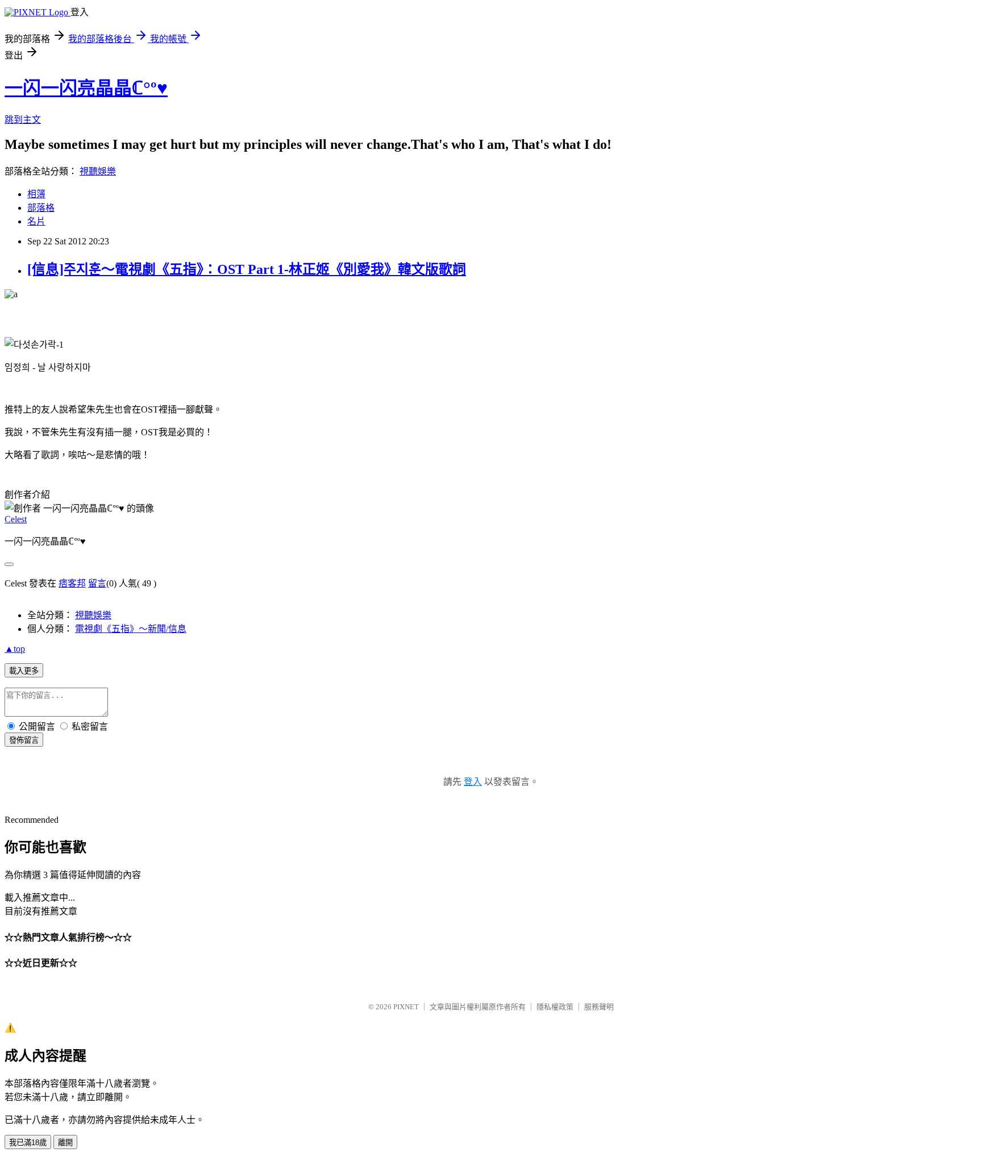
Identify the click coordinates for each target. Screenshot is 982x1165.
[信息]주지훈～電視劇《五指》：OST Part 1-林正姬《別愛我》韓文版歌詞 (246, 269)
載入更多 (24, 671)
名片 (36, 221)
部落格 (41, 208)
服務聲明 (599, 1006)
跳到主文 (23, 119)
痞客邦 (72, 583)
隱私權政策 (554, 1006)
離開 (65, 1142)
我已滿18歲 (28, 1142)
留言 (97, 583)
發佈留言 (24, 740)
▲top (15, 649)
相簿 (36, 194)
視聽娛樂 (98, 171)
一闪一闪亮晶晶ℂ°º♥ (86, 88)
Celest (16, 519)
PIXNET (406, 1006)
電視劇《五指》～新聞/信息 (130, 629)
